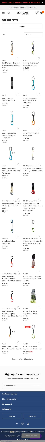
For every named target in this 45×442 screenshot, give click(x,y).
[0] (41, 13)
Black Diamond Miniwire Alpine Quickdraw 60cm (32, 170)
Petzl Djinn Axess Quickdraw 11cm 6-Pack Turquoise (11, 171)
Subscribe (36, 386)
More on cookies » (23, 439)
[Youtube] (28, 423)
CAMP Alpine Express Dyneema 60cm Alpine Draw (11, 65)
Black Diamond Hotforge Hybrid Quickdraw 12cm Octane (11, 278)
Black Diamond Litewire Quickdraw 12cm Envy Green (32, 243)
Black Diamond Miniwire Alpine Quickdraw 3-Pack (11, 206)
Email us (32, 416)
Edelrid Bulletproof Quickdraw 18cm (31, 64)
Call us (12, 416)
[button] (3, 13)
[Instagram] (22, 423)
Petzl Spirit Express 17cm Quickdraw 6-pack (11, 348)
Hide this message (31, 435)
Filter (22, 27)
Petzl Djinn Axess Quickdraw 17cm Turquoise (9, 135)
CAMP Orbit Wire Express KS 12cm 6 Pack (31, 313)
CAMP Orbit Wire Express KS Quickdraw (32, 348)
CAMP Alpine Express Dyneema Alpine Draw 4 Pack (32, 278)
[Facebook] (17, 423)
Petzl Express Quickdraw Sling (8, 99)
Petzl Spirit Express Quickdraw (31, 134)
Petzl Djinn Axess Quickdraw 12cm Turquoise (30, 100)
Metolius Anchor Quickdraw (8, 242)
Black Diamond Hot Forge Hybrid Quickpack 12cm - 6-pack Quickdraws (33, 207)
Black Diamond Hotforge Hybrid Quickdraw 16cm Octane (11, 313)
